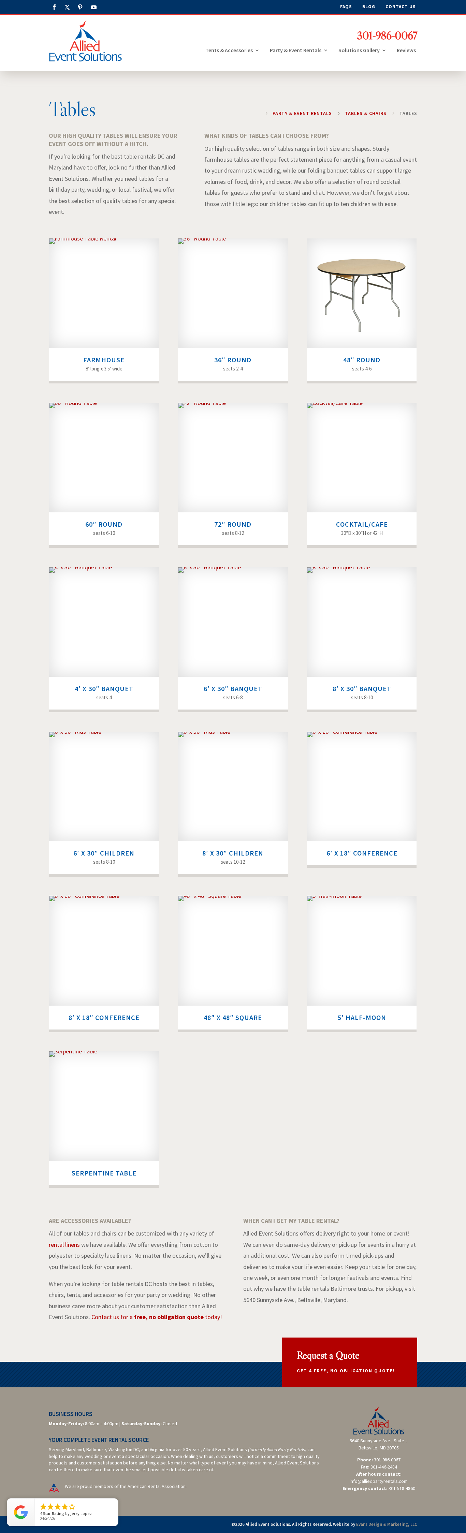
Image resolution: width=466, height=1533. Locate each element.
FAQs (346, 7)
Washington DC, (124, 1449)
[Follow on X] (67, 7)
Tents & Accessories (229, 50)
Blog (368, 7)
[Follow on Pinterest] (80, 7)
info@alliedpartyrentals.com (379, 1481)
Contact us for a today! (156, 1317)
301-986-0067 (387, 35)
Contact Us (400, 7)
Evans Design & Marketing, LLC (386, 1524)
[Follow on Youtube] (93, 7)
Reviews (406, 50)
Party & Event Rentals (295, 50)
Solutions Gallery (359, 50)
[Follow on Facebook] (54, 7)
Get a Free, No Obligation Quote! (346, 1371)
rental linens (64, 1245)
